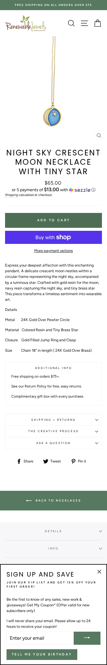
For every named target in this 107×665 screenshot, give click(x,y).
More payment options (53, 250)
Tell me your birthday (42, 654)
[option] (53, 5)
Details (53, 531)
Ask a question (53, 443)
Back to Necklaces (57, 500)
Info (53, 548)
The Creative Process (53, 431)
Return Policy (35, 386)
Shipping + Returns (53, 419)
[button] (53, 190)
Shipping (11, 195)
